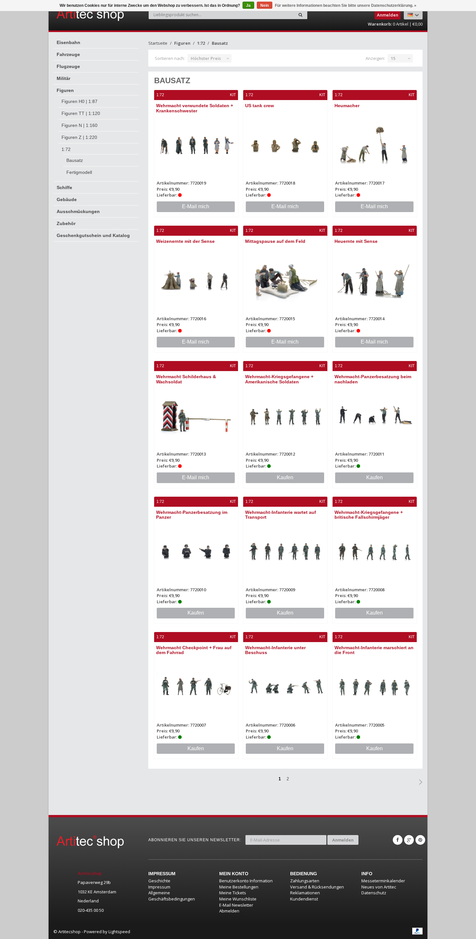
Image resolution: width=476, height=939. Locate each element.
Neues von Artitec (378, 887)
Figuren (65, 90)
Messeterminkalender (383, 881)
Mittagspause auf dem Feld (275, 241)
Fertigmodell (79, 172)
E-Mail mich (195, 206)
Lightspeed (119, 931)
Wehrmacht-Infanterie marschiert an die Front (374, 650)
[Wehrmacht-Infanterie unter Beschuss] (285, 687)
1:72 (66, 149)
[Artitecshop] (76, 14)
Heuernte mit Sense (356, 241)
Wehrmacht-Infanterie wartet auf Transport (280, 515)
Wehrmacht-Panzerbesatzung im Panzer (191, 515)
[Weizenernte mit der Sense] (196, 280)
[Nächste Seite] (421, 781)
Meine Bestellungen (238, 887)
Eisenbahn (68, 42)
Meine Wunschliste (237, 899)
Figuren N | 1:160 (79, 125)
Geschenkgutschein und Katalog (93, 235)
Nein (264, 5)
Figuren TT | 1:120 (81, 113)
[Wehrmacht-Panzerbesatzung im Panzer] (196, 551)
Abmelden (229, 911)
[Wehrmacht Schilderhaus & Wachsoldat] (196, 416)
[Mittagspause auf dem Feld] (285, 280)
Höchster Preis (206, 58)
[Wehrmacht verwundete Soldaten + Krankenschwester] (196, 145)
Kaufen (285, 477)
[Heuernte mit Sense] (375, 280)
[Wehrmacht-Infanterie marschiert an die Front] (375, 687)
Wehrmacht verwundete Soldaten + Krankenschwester (194, 108)
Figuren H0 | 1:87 (79, 101)
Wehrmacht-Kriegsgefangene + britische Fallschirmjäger (368, 515)
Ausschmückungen (78, 211)
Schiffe (64, 187)
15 (393, 58)
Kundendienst (304, 899)
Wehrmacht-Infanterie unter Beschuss (275, 650)
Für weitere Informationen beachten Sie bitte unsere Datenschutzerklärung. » (345, 5)
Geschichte (159, 881)
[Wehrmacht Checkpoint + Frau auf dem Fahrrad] (196, 687)
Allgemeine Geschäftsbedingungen (171, 896)
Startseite (157, 43)
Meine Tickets (232, 893)
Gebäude (67, 199)
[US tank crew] (285, 145)
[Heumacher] (375, 145)
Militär (63, 78)
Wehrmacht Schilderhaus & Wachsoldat (186, 379)
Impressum (159, 887)
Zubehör (66, 223)
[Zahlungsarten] (417, 931)
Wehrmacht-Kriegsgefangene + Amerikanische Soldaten (279, 379)
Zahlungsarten (304, 881)
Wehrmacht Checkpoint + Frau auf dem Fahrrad (194, 650)
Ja (248, 5)
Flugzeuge (68, 66)
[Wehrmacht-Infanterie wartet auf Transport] (285, 551)
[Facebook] (397, 840)
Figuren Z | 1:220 (79, 137)
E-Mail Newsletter (236, 905)
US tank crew (259, 105)
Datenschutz (373, 893)
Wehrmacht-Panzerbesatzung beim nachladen (372, 379)
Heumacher (346, 105)
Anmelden (343, 840)
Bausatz (74, 160)
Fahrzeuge (68, 54)
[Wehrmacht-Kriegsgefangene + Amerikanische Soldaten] (285, 416)
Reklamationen (305, 893)
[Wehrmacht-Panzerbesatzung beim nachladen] (375, 416)
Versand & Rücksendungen (317, 887)
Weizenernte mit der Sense (185, 241)
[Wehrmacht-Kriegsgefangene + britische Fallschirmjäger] (375, 551)
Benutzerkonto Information (246, 881)
